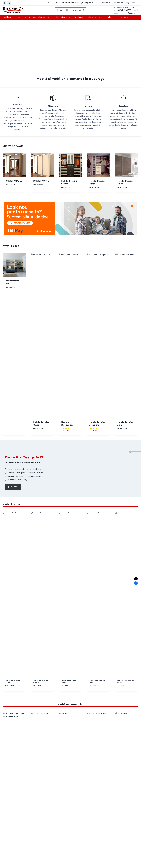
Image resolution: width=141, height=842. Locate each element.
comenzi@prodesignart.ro (83, 3)
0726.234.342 (65, 3)
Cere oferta (10, 191)
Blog (127, 2)
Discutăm (123, 106)
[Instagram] (9, 3)
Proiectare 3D (13, 469)
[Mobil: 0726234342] (136, 583)
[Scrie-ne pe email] (136, 578)
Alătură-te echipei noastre (112, 2)
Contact (134, 2)
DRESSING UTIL (41, 181)
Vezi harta (129, 7)
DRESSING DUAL (13, 181)
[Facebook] (4, 3)
